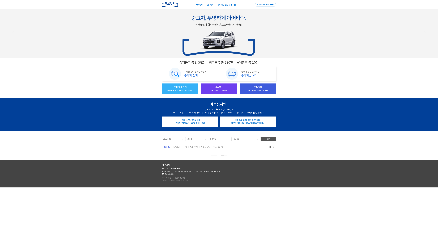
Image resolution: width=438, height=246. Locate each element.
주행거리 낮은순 (206, 147)
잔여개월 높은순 (218, 147)
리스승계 (199, 5)
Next (425, 33)
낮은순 (185, 147)
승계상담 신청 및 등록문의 (227, 5)
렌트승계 (210, 5)
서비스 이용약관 (166, 178)
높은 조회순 (177, 147)
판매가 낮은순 (194, 147)
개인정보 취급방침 (180, 178)
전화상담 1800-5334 (266, 4)
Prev (12, 33)
